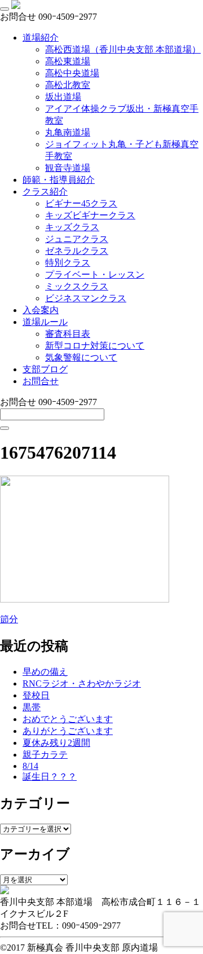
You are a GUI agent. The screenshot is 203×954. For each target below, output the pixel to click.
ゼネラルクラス (76, 251)
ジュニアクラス (76, 239)
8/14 (30, 766)
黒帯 (32, 707)
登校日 (36, 695)
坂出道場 (63, 97)
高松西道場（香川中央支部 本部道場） (123, 49)
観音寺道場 (67, 168)
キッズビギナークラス (90, 215)
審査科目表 (67, 333)
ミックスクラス (76, 286)
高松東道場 (67, 61)
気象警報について (81, 357)
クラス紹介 (45, 191)
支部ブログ (45, 369)
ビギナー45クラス (81, 203)
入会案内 (41, 310)
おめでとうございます (68, 719)
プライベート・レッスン (94, 274)
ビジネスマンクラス (85, 298)
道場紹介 (41, 37)
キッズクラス (72, 227)
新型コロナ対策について (94, 345)
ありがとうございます (68, 731)
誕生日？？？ (50, 776)
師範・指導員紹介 (59, 179)
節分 (9, 619)
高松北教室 (67, 85)
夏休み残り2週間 (56, 743)
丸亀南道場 (67, 132)
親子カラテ (45, 754)
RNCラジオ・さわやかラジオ (82, 683)
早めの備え (45, 671)
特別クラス (67, 262)
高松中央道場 (72, 73)
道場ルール (45, 322)
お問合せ (41, 381)
